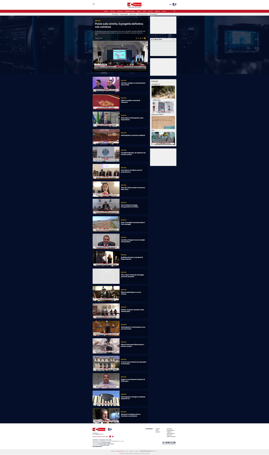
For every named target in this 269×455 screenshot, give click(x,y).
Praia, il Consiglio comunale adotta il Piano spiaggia (133, 223)
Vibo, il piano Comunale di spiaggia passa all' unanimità (132, 275)
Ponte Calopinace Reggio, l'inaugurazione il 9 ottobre (129, 206)
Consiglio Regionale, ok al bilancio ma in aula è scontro (133, 153)
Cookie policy (131, 451)
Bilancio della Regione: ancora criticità (131, 293)
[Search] (174, 11)
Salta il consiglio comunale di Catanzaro (130, 101)
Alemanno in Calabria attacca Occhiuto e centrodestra (130, 415)
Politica (123, 80)
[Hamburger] (93, 4)
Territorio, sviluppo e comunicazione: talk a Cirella (133, 84)
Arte (152, 130)
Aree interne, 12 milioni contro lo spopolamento (131, 171)
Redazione (113, 451)
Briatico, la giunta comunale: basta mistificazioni (132, 310)
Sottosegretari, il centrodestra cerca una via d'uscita (133, 328)
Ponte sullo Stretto (157, 114)
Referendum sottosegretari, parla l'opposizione (132, 118)
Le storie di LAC (155, 84)
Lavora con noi (154, 451)
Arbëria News (157, 100)
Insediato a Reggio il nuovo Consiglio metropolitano (133, 240)
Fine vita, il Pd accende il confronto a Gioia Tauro (133, 188)
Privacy (126, 451)
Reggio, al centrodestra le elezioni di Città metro (133, 380)
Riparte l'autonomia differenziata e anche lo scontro (132, 345)
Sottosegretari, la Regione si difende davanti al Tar (133, 397)
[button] (136, 38)
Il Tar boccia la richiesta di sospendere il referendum (133, 363)
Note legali (137, 451)
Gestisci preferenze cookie (145, 451)
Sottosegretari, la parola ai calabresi (133, 135)
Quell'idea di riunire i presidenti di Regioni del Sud (132, 258)
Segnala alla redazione (120, 451)
